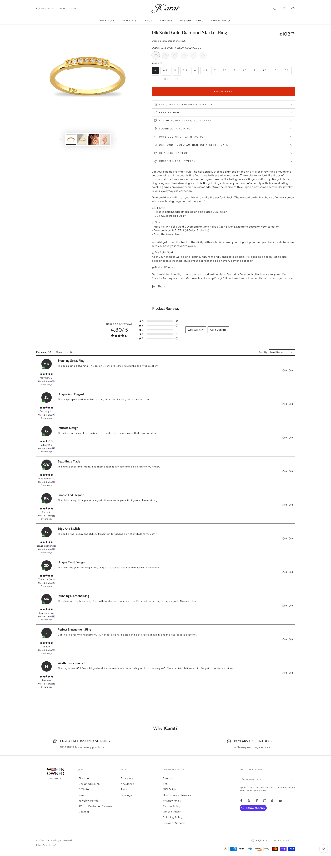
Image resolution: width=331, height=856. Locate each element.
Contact (83, 811)
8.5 (245, 71)
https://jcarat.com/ (46, 845)
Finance (83, 778)
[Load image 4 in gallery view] (93, 139)
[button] (274, 8)
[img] (46, 374)
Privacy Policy (172, 800)
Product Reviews (165, 308)
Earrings (126, 795)
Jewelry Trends (88, 800)
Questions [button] (62, 352)
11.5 (167, 79)
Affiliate (83, 789)
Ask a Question (218, 329)
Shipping (156, 40)
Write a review (195, 329)
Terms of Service (174, 823)
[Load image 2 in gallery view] (82, 139)
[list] (165, 744)
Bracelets (127, 778)
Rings (124, 789)
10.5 (287, 71)
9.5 (265, 71)
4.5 (166, 71)
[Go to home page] (166, 8)
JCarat (48, 840)
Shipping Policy (172, 817)
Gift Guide (169, 789)
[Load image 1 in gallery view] (71, 139)
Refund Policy (172, 811)
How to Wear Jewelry (177, 795)
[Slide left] (61, 139)
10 (276, 71)
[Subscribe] (293, 779)
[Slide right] (115, 139)
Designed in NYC (89, 783)
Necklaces (127, 783)
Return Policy (171, 806)
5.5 (186, 71)
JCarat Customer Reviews (95, 806)
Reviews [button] (41, 352)
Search (167, 778)
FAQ (166, 783)
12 (178, 79)
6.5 (206, 71)
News (82, 795)
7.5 (226, 71)
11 (156, 79)
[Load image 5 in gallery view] (105, 139)
